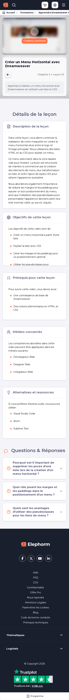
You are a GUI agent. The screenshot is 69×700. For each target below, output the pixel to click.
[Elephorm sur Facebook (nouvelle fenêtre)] (22, 558)
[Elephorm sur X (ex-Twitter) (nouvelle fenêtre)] (31, 558)
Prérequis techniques (35, 622)
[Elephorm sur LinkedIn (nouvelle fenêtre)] (48, 558)
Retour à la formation (8, 75)
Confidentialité (35, 587)
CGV (35, 582)
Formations (26, 12)
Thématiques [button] (15, 635)
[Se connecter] (55, 5)
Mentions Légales (35, 602)
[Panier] (45, 5)
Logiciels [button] (12, 648)
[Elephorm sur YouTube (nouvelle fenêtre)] (40, 558)
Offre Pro (35, 592)
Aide (35, 572)
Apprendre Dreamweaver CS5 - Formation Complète (52, 12)
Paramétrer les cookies (35, 607)
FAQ (35, 577)
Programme (37, 696)
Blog (35, 612)
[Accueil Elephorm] (35, 544)
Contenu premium (34, 40)
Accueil (10, 12)
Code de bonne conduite (35, 617)
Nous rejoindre (35, 597)
